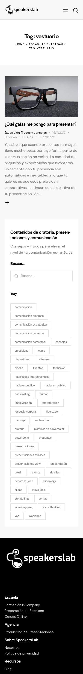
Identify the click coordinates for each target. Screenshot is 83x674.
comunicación (23, 307)
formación (59, 368)
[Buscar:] (41, 275)
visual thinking (51, 507)
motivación (42, 420)
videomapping (24, 507)
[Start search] (75, 10)
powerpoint (22, 437)
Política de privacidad (22, 653)
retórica (35, 472)
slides (18, 490)
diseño (19, 368)
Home (20, 44)
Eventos (38, 368)
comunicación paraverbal (30, 342)
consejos (61, 342)
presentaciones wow (28, 464)
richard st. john (24, 481)
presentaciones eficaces (30, 455)
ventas (43, 498)
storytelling (22, 498)
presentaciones (24, 446)
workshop (35, 516)
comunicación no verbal (29, 333)
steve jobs (38, 490)
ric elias (55, 472)
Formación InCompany (22, 605)
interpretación (50, 403)
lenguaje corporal (25, 411)
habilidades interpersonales (32, 377)
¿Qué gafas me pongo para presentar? (40, 124)
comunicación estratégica (31, 324)
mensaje (20, 420)
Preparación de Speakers (24, 611)
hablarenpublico (25, 385)
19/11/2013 (59, 133)
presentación (58, 464)
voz (17, 516)
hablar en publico (55, 385)
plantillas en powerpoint (49, 429)
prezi (18, 472)
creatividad (21, 350)
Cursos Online (16, 616)
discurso (44, 359)
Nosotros (12, 647)
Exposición (12, 133)
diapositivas (22, 359)
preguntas (45, 437)
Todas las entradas (46, 44)
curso (41, 350)
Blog (8, 669)
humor (44, 394)
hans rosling (22, 394)
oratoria (19, 429)
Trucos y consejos (34, 133)
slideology (49, 481)
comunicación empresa (29, 316)
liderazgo (52, 411)
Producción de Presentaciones (29, 632)
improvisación (23, 403)
